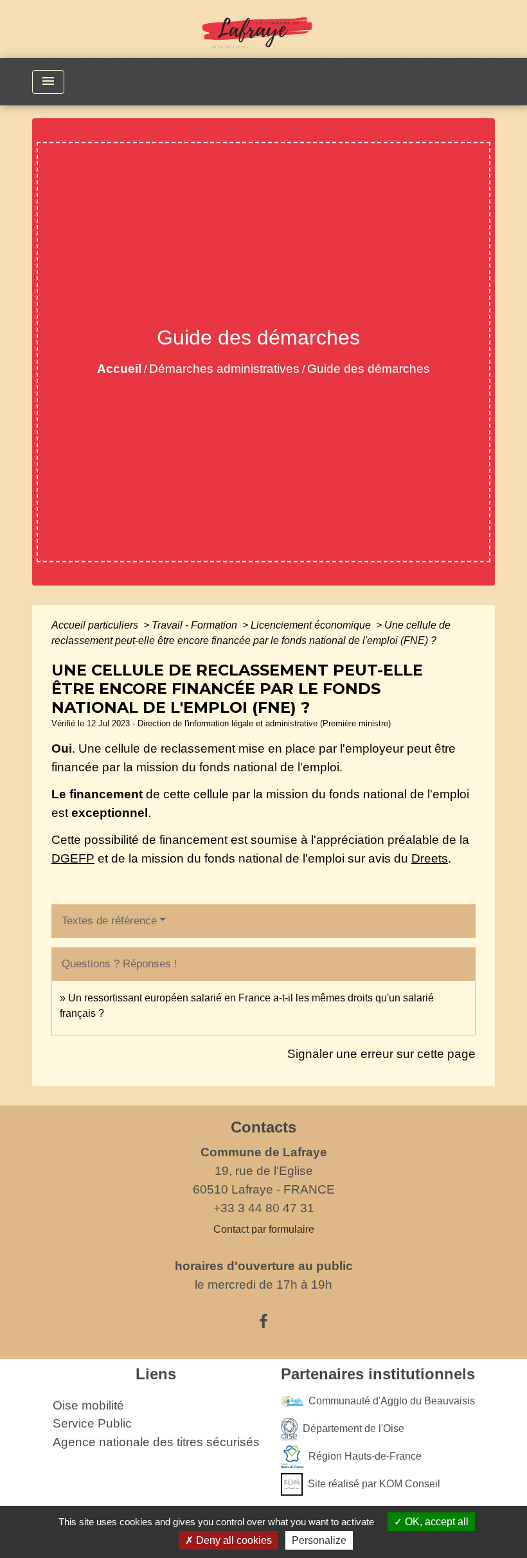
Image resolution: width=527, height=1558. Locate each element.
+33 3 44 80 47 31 (263, 1208)
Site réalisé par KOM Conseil (374, 1483)
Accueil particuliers (96, 625)
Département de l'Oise (353, 1427)
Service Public (92, 1423)
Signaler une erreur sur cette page (381, 1054)
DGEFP (72, 858)
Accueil (119, 368)
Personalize (319, 1540)
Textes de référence (109, 921)
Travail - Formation (196, 625)
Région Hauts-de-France (365, 1455)
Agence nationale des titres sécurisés (156, 1442)
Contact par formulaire (263, 1229)
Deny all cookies (232, 1540)
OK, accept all (435, 1521)
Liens (156, 1374)
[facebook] (263, 1321)
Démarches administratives (224, 368)
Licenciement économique (312, 625)
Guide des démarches (368, 368)
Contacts (263, 1127)
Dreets (429, 858)
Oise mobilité (88, 1405)
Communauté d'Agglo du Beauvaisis (391, 1400)
